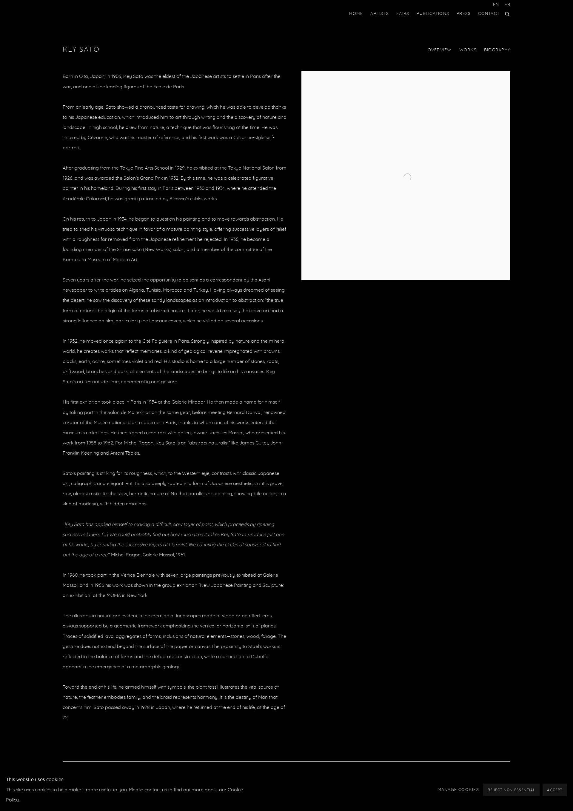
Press (464, 14)
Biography (497, 50)
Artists (379, 14)
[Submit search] (507, 13)
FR (507, 5)
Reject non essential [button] (511, 790)
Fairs (402, 14)
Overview (440, 50)
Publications (433, 14)
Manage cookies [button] (458, 790)
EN (496, 5)
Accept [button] (555, 790)
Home (356, 14)
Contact (489, 14)
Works (468, 50)
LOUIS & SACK (86, 14)
